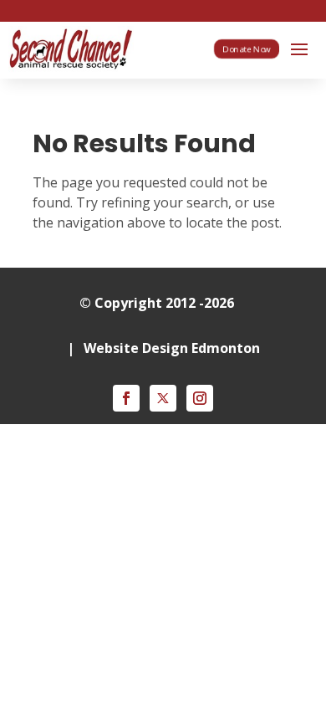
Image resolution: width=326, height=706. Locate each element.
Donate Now (246, 48)
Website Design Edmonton (172, 348)
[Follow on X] (163, 398)
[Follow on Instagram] (200, 398)
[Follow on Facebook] (126, 398)
